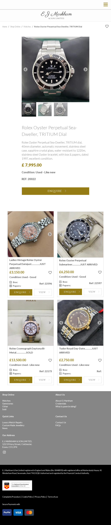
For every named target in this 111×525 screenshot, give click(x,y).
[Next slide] (85, 69)
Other (5, 406)
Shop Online (15, 26)
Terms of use (53, 497)
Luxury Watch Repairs (12, 422)
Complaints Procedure (11, 497)
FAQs (58, 425)
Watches (27, 26)
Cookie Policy (27, 497)
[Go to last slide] (25, 69)
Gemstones (7, 403)
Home (4, 26)
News (5, 428)
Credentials (61, 403)
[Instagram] (4, 453)
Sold (4, 409)
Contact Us (61, 422)
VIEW (42, 292)
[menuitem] (29, 109)
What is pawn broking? (66, 406)
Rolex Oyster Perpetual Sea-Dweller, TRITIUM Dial (58, 26)
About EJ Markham (64, 401)
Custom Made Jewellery (13, 425)
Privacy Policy (40, 497)
